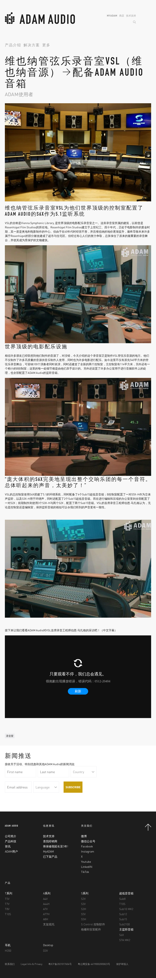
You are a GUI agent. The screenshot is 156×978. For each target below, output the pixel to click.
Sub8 (122, 898)
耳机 (8, 945)
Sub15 (123, 919)
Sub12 (123, 914)
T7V (7, 904)
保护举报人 (122, 964)
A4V (45, 898)
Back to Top (148, 827)
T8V (7, 909)
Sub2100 (124, 924)
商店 (121, 15)
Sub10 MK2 (126, 909)
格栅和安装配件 (91, 929)
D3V (45, 950)
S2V (83, 898)
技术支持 (131, 15)
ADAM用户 (11, 851)
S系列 (84, 893)
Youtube (86, 861)
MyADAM (112, 15)
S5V (83, 914)
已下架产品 (50, 856)
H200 (8, 950)
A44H (46, 904)
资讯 (8, 846)
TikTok (85, 872)
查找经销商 (50, 841)
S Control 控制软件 (93, 924)
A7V (45, 909)
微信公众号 (88, 841)
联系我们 (10, 964)
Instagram (87, 851)
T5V (7, 898)
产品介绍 (13, 45)
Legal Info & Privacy (31, 964)
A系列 (46, 893)
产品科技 (10, 841)
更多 (46, 45)
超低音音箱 (126, 893)
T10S (8, 914)
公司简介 (10, 836)
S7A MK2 (124, 940)
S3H (83, 909)
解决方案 (32, 45)
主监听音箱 (126, 929)
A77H (46, 914)
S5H (83, 919)
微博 (84, 836)
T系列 (8, 893)
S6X (121, 935)
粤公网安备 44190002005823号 (94, 964)
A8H (45, 919)
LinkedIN (86, 866)
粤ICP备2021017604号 (60, 964)
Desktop (48, 945)
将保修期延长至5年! (55, 846)
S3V (83, 904)
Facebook (87, 846)
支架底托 (48, 924)
